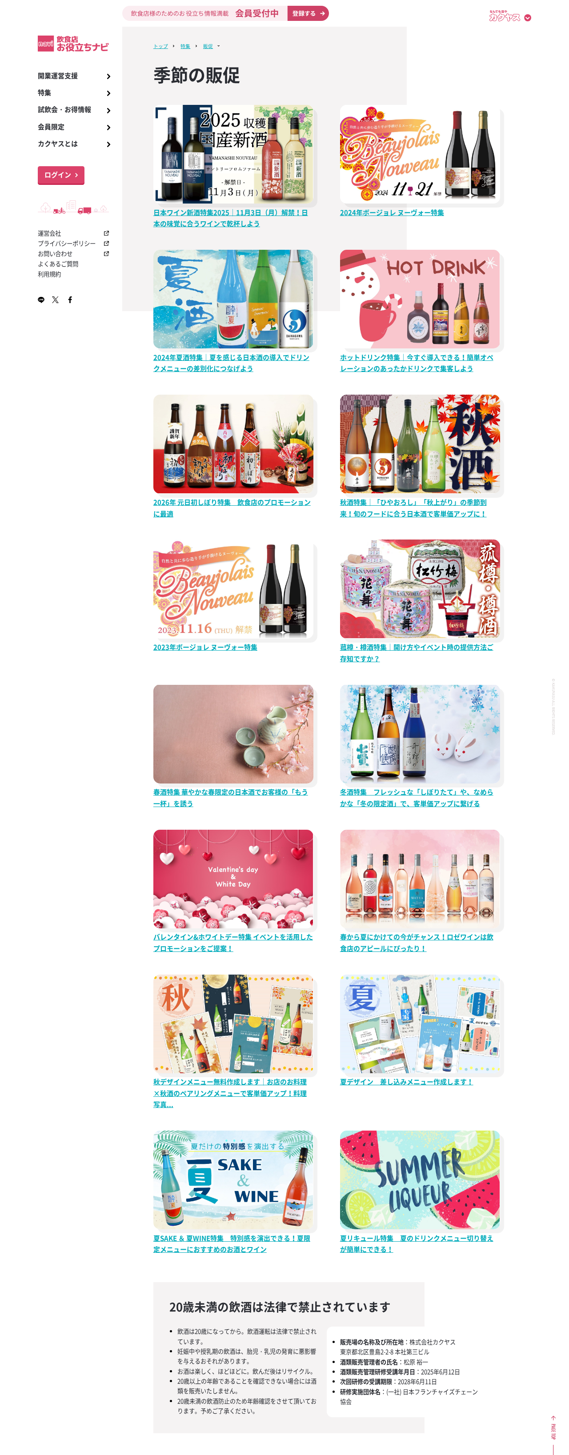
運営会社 (49, 232)
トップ (160, 46)
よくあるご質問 (58, 263)
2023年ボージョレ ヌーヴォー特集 (205, 647)
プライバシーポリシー (67, 243)
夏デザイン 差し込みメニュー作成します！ (406, 1082)
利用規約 (49, 273)
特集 (185, 46)
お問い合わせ (55, 253)
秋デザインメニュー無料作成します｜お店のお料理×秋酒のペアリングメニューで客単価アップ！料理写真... (230, 1093)
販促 (208, 46)
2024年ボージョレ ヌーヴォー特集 (392, 212)
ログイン (57, 175)
